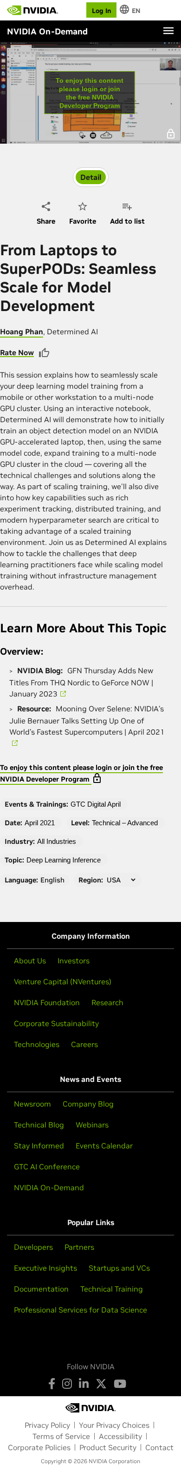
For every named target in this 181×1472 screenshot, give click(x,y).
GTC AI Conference (47, 1166)
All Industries (56, 841)
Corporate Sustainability (56, 1023)
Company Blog (88, 1103)
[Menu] (168, 30)
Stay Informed (39, 1145)
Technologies (36, 1044)
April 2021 (40, 822)
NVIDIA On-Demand (49, 1187)
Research (107, 1002)
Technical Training (111, 1288)
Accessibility (120, 1436)
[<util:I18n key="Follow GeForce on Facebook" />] (51, 1383)
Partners (79, 1247)
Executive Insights (45, 1268)
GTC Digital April (96, 804)
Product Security (107, 1447)
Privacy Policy (47, 1425)
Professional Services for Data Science (80, 1309)
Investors (74, 960)
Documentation (41, 1288)
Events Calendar (104, 1145)
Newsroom (32, 1103)
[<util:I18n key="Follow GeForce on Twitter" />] (101, 1383)
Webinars (92, 1124)
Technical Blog (39, 1124)
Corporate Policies (39, 1447)
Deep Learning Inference (63, 859)
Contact (159, 1447)
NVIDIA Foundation (47, 1002)
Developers (33, 1247)
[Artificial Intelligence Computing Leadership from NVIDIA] (32, 10)
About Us (30, 960)
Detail (90, 177)
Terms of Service (61, 1436)
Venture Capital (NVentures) (62, 981)
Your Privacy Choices (114, 1425)
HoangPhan (21, 331)
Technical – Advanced (125, 822)
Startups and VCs (119, 1268)
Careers (84, 1044)
